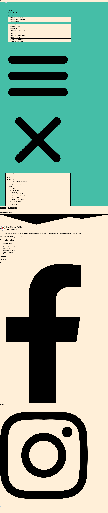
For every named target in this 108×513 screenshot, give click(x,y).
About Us (13, 24)
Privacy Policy (15, 34)
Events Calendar (12, 12)
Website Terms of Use (17, 41)
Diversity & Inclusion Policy (18, 30)
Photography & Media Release (19, 32)
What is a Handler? (16, 21)
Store (9, 14)
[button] (38, 107)
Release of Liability (16, 37)
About (10, 23)
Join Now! (11, 10)
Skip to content (4, 1)
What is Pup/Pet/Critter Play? (19, 17)
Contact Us (14, 28)
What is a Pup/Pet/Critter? (18, 19)
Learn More (11, 16)
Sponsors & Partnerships (17, 39)
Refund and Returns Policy (18, 35)
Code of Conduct (15, 26)
